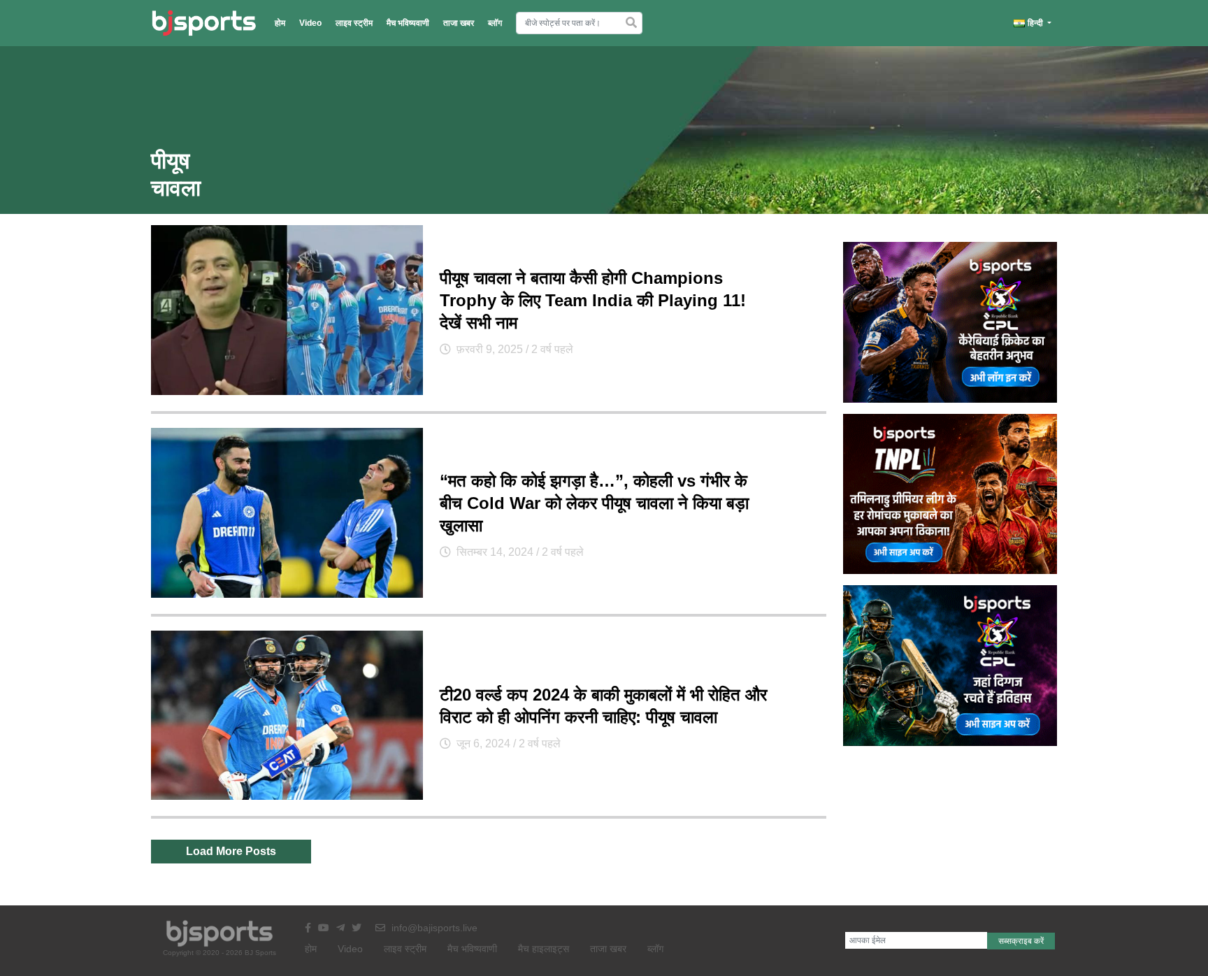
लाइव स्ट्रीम (354, 23)
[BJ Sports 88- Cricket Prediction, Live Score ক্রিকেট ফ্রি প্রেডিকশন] (204, 23)
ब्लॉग (495, 23)
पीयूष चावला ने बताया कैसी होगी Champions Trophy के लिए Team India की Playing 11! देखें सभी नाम (593, 300)
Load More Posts (231, 851)
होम (280, 23)
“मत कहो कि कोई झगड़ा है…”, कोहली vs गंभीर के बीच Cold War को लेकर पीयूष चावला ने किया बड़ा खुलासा (594, 503)
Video (310, 23)
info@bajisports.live (433, 927)
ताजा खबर (458, 23)
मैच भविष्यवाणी (408, 23)
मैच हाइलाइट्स (543, 948)
